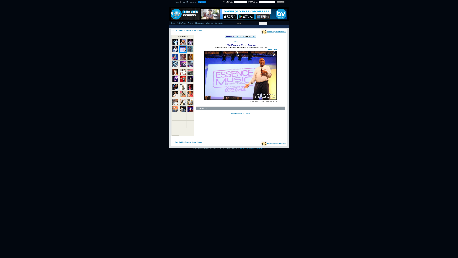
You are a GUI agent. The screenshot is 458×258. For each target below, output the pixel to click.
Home (173, 23)
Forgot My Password (189, 2)
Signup (176, 2)
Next (275, 50)
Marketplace (199, 23)
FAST (253, 36)
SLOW (242, 36)
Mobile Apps (181, 23)
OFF (236, 36)
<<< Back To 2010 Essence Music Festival (187, 30)
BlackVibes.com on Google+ (241, 114)
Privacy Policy (245, 148)
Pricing (190, 23)
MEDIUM (247, 36)
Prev (270, 50)
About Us (209, 23)
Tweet (236, 41)
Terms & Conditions (258, 148)
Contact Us (219, 23)
